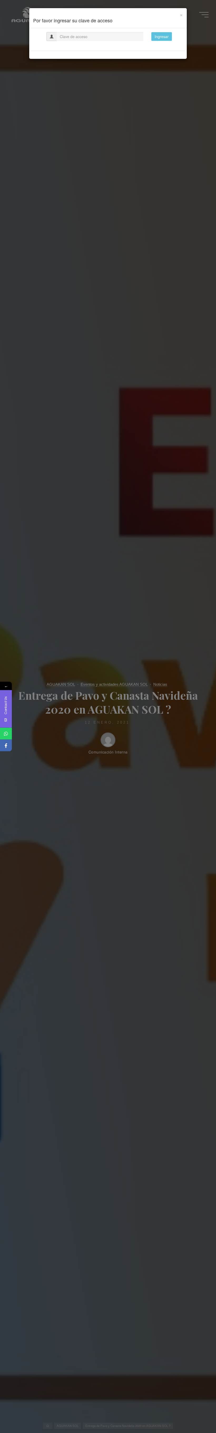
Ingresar (162, 36)
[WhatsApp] (6, 734)
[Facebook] (6, 745)
